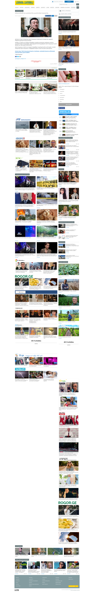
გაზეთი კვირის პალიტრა (66, 13)
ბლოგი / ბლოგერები (66, 10)
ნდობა (61, 93)
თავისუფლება (62, 95)
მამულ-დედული (63, 262)
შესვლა (77, 1)
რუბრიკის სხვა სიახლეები (22, 174)
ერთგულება (62, 89)
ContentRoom (53, 81)
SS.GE (16, 67)
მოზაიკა (61, 169)
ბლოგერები (19, 546)
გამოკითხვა (62, 69)
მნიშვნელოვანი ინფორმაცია (66, 222)
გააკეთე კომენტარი (53, 63)
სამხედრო (61, 242)
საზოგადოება (19, 11)
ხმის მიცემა (69, 104)
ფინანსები (62, 99)
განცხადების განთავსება (58, 1)
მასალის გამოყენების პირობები (75, 590)
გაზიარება (48, 16)
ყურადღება (62, 97)
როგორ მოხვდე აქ (54, 67)
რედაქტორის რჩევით (64, 17)
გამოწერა (69, 1)
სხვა (61, 101)
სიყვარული (62, 91)
